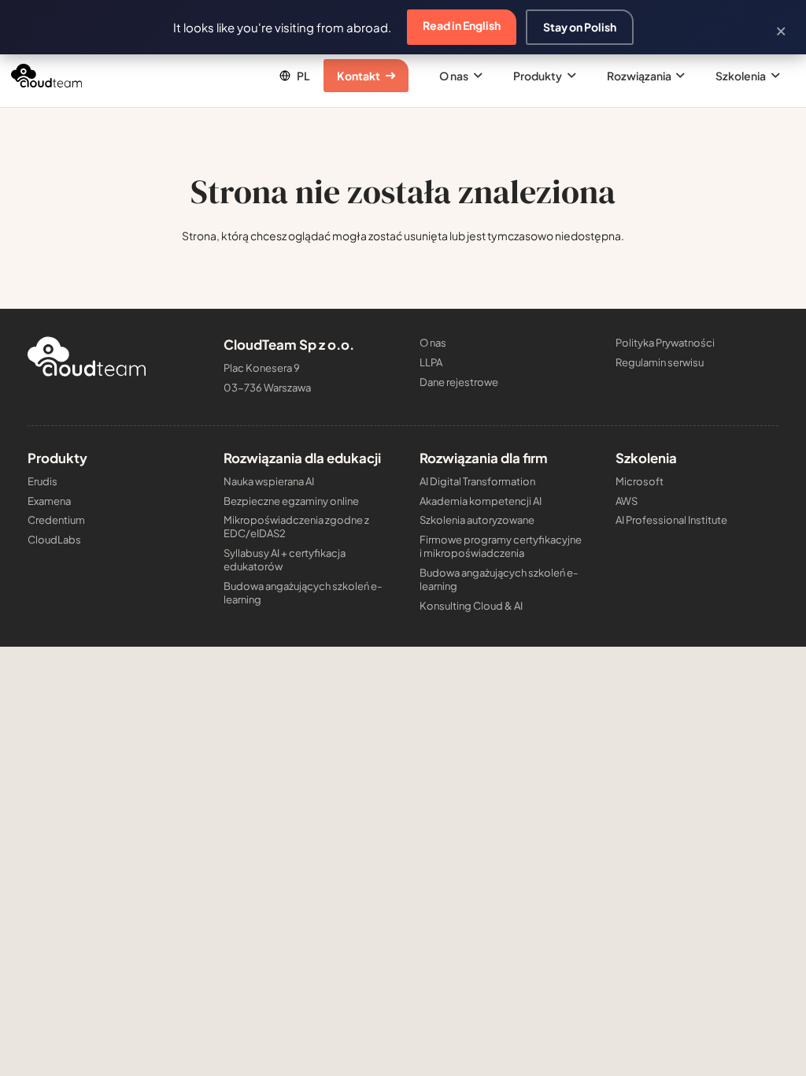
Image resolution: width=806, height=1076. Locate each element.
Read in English (462, 25)
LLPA (431, 362)
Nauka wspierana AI (269, 481)
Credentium (56, 520)
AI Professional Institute (671, 520)
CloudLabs (54, 539)
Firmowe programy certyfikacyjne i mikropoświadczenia (501, 546)
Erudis (42, 481)
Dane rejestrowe (459, 382)
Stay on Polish (579, 27)
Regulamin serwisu (660, 362)
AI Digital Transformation (477, 481)
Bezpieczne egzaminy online (291, 501)
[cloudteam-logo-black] (46, 75)
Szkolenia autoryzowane (477, 520)
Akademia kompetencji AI (481, 501)
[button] (293, 76)
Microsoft (640, 481)
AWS (627, 501)
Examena (49, 501)
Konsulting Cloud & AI (471, 605)
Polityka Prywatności (665, 342)
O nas (433, 342)
